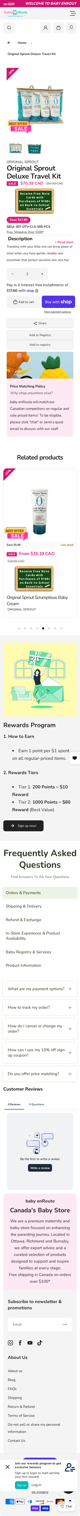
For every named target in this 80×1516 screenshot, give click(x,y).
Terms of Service (21, 1415)
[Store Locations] (71, 27)
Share (42, 323)
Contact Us (16, 1440)
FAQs (12, 1388)
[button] (15, 147)
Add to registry (40, 345)
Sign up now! (27, 826)
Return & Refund (21, 1406)
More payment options (57, 312)
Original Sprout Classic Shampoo (37, 569)
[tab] (19, 628)
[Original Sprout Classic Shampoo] (41, 505)
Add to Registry (40, 335)
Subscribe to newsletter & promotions (35, 1305)
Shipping (15, 1397)
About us (15, 1371)
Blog (11, 1379)
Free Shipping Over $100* (25, 232)
